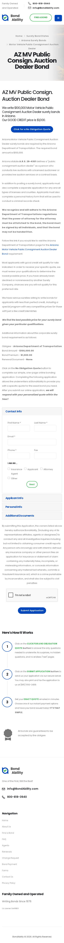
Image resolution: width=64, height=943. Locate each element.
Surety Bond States (37, 36)
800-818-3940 (41, 3)
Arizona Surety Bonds (33, 40)
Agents (5, 845)
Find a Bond (8, 833)
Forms (5, 870)
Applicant (32, 469)
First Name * (14, 422)
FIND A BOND (40, 17)
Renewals (7, 851)
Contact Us (7, 876)
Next (32, 484)
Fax (36, 450)
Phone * (12, 450)
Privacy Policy (8, 883)
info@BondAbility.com (46, 7)
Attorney (48, 469)
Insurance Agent (16, 471)
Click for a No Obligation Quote (32, 129)
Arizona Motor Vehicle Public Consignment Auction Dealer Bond (30, 249)
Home (19, 36)
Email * (11, 436)
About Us (6, 826)
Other (14, 478)
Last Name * (40, 422)
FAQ (4, 839)
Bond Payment (9, 864)
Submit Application (32, 610)
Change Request (10, 858)
